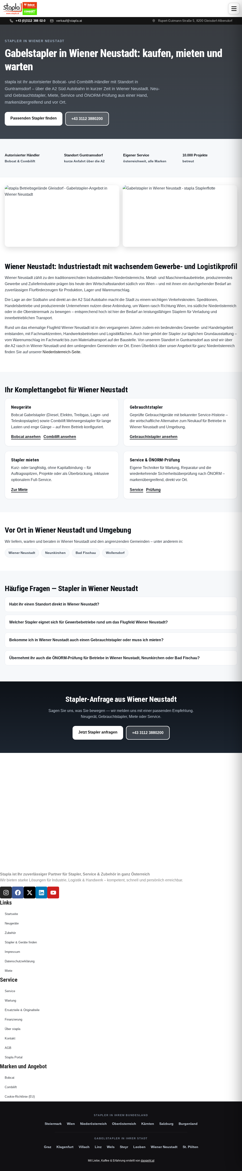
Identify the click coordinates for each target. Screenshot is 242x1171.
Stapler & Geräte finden (21, 942)
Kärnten (147, 1124)
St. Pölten (190, 1147)
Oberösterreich (124, 1124)
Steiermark (53, 1124)
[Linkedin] (41, 892)
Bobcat (9, 1077)
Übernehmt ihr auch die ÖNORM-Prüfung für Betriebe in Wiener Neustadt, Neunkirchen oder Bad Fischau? (104, 658)
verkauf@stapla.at (69, 20)
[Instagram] (6, 892)
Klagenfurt (64, 1147)
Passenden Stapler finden (33, 118)
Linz (98, 1147)
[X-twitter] (29, 892)
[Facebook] (18, 892)
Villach (84, 1147)
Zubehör (10, 933)
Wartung (10, 1000)
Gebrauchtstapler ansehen (153, 437)
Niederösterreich (93, 1124)
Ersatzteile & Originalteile (22, 1010)
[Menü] (234, 8)
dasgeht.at (147, 1160)
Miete (8, 970)
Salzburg (166, 1124)
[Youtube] (53, 892)
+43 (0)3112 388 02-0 (30, 20)
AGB (8, 1048)
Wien (71, 1124)
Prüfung (153, 490)
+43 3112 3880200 (87, 119)
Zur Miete (19, 490)
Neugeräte (12, 923)
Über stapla (12, 1029)
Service (136, 490)
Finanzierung (13, 1019)
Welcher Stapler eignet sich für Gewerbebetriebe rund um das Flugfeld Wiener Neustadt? (88, 622)
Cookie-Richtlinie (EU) (20, 1096)
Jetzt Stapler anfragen (97, 732)
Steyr (124, 1147)
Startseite (11, 914)
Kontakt (10, 1038)
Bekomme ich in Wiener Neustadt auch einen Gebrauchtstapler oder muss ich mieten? (86, 640)
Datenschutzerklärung (20, 961)
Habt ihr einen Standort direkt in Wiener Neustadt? (54, 604)
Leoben (139, 1147)
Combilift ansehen (59, 437)
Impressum (12, 952)
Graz (47, 1147)
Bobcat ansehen (26, 437)
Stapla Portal (13, 1057)
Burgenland (188, 1124)
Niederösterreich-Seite (61, 352)
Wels (111, 1147)
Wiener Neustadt (164, 1147)
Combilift (11, 1087)
